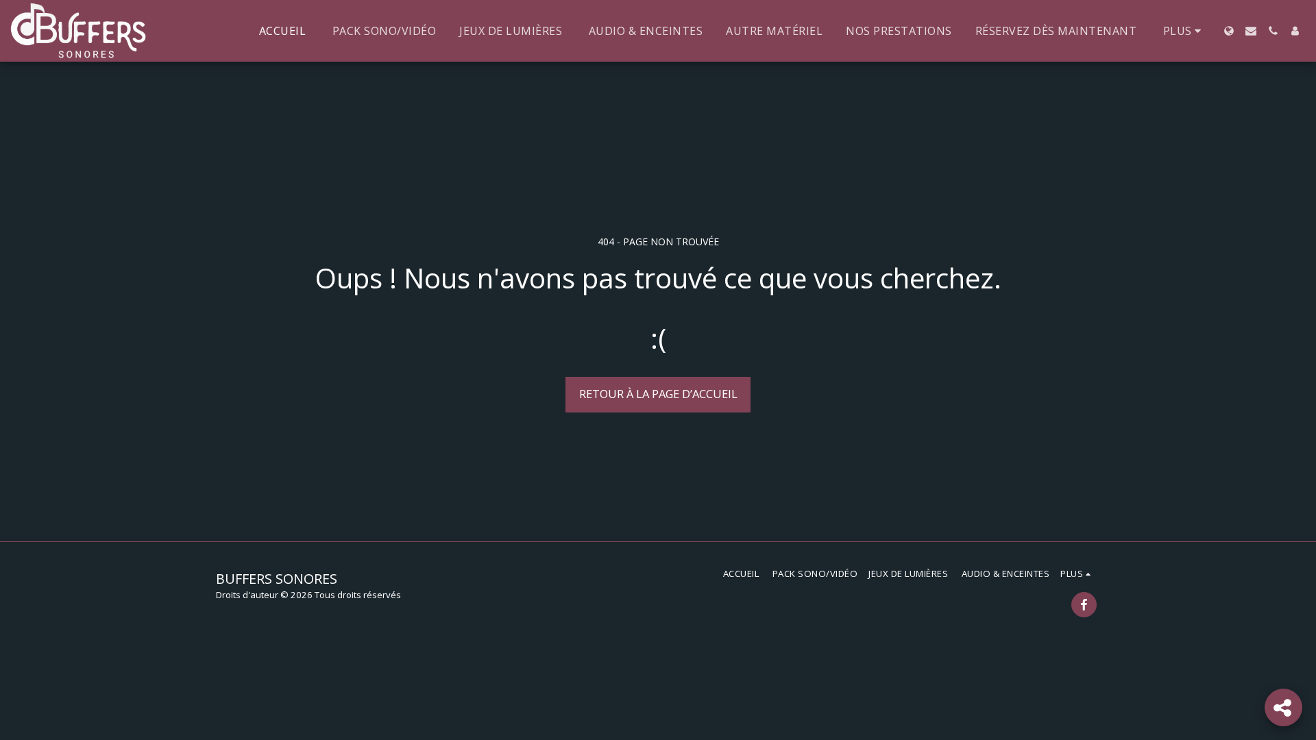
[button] (1251, 30)
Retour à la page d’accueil (658, 394)
